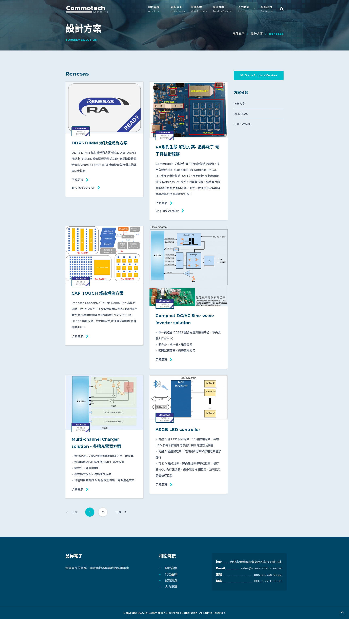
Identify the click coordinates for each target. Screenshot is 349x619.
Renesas (241, 114)
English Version (83, 187)
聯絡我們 (267, 9)
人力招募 (244, 9)
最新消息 (178, 9)
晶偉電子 (239, 34)
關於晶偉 (154, 9)
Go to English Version (261, 75)
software (242, 124)
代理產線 (199, 9)
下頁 (118, 512)
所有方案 (239, 104)
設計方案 (222, 9)
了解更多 (77, 180)
